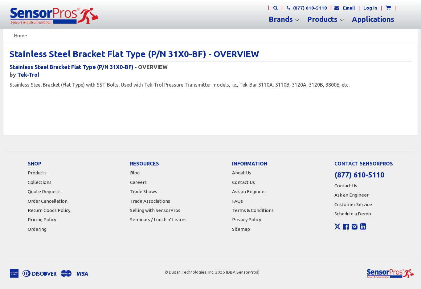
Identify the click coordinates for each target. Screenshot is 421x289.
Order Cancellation (47, 201)
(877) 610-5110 (309, 7)
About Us (241, 172)
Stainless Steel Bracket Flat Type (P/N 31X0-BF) (71, 67)
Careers (138, 182)
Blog (135, 172)
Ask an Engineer (249, 191)
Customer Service (353, 204)
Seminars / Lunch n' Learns (158, 219)
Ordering (37, 229)
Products (323, 19)
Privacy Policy (246, 219)
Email (349, 7)
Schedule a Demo (352, 213)
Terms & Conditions (253, 210)
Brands (282, 19)
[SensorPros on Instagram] (354, 227)
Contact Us (243, 182)
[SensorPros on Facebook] (346, 227)
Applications (373, 19)
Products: (37, 172)
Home (20, 35)
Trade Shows (143, 191)
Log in (370, 7)
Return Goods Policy (49, 210)
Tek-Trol (28, 74)
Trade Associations (150, 201)
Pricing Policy (42, 219)
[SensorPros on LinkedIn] (363, 227)
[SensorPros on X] (337, 228)
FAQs (237, 201)
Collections (39, 182)
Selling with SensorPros (155, 210)
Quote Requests (45, 191)
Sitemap (241, 229)
